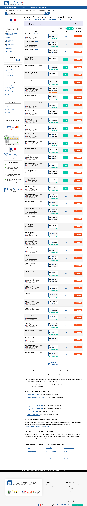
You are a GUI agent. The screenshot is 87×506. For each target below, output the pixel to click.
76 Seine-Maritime (9, 109)
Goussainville (9, 34)
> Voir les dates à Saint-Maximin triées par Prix (37, 426)
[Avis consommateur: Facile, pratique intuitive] (11, 140)
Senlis (65, 451)
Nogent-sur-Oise (10, 44)
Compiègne (9, 51)
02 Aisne (7, 106)
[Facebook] (71, 501)
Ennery (8, 39)
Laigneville (30, 455)
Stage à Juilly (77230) (32, 412)
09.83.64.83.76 (12, 154)
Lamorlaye (48, 455)
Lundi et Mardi (9, 72)
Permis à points (43, 7)
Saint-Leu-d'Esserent (51, 451)
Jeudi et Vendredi (10, 76)
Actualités (48, 491)
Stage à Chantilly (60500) (34, 394)
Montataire (49, 447)
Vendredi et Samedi (11, 70)
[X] (68, 501)
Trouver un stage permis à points (71, 484)
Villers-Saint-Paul (32, 451)
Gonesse (8, 37)
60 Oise (7, 105)
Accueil (6, 10)
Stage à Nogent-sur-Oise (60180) (36, 400)
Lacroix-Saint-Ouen (10, 48)
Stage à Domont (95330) (33, 414)
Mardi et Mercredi (10, 73)
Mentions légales (50, 486)
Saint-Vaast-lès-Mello (10, 91)
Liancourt (48, 458)
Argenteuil (8, 49)
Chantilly (8, 41)
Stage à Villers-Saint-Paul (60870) (36, 397)
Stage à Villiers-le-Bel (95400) (35, 409)
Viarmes (66, 455)
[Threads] (73, 501)
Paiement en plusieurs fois (70, 491)
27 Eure (7, 108)
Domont (8, 47)
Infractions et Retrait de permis (27, 7)
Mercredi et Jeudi (10, 75)
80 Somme (7, 112)
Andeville (7, 94)
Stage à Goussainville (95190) (35, 406)
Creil (29, 447)
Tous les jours (9, 69)
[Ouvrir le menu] (81, 2)
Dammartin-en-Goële (11, 33)
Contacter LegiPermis (51, 489)
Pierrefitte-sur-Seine (11, 40)
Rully (29, 458)
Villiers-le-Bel (9, 36)
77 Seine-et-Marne (9, 111)
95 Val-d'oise (8, 114)
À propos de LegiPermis (51, 484)
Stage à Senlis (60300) (33, 403)
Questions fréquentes (69, 486)
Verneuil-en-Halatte (69, 447)
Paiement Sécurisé (68, 489)
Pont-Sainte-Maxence (69, 458)
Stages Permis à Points (11, 7)
